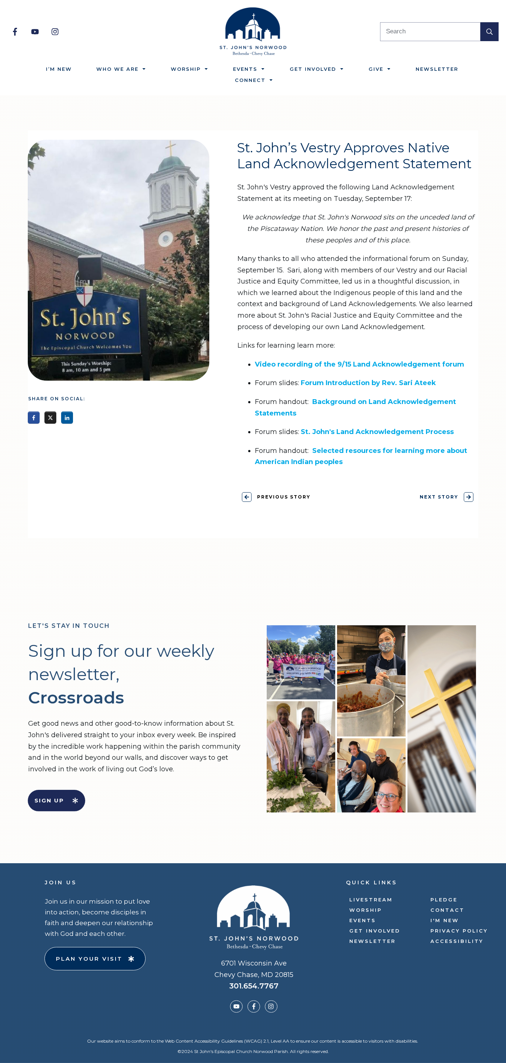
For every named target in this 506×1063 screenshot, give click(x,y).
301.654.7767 (254, 985)
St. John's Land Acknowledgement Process (377, 432)
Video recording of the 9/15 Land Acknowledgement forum (359, 364)
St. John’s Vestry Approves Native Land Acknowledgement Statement (354, 156)
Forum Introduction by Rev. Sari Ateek (368, 383)
